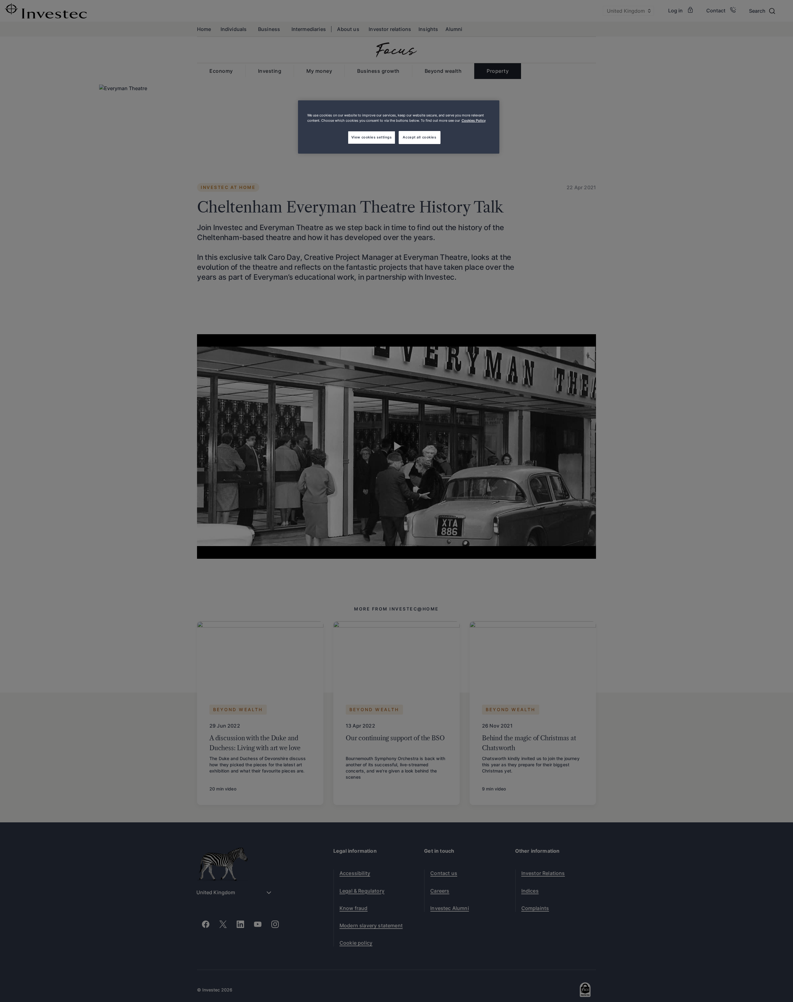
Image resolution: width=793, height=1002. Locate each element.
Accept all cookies (419, 137)
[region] (398, 127)
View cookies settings (371, 137)
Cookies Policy (474, 120)
